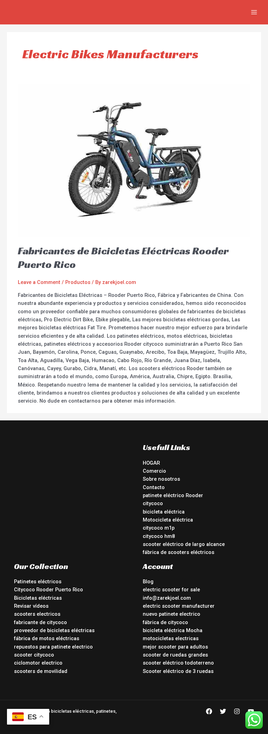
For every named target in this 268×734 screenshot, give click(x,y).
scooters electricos (37, 614)
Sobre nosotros (161, 479)
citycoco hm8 (159, 536)
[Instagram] (237, 711)
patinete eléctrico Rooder (173, 495)
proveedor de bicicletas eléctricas (54, 630)
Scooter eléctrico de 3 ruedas (178, 671)
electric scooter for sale (171, 589)
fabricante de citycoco (40, 622)
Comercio (154, 471)
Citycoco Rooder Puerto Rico (48, 589)
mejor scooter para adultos (175, 647)
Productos (77, 282)
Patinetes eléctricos (37, 581)
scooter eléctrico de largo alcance (184, 544)
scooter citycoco (34, 655)
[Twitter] (223, 711)
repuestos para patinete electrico (53, 647)
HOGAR (151, 463)
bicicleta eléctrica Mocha (172, 630)
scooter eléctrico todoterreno (178, 663)
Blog (148, 581)
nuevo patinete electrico (171, 614)
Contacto (154, 487)
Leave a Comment (39, 282)
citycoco (153, 503)
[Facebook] (209, 711)
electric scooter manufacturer (179, 606)
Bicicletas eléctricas (38, 598)
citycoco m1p (158, 528)
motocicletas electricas (171, 638)
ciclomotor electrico (38, 663)
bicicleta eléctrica (164, 512)
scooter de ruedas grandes (175, 655)
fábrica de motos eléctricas (46, 638)
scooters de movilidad (40, 671)
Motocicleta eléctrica (168, 520)
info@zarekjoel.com (167, 598)
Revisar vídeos (31, 606)
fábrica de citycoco (165, 622)
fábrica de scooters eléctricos (178, 552)
